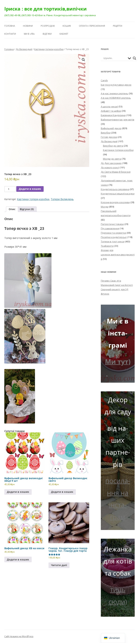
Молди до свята (112, 158)
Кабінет (64, 33)
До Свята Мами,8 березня (115, 171)
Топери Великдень (62, 199)
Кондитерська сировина (115, 189)
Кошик (67, 25)
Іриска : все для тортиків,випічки (45, 8)
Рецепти (117, 25)
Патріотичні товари (112, 224)
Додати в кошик (30, 189)
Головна (9, 25)
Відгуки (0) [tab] (27, 209)
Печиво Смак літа (111, 280)
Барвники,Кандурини (113, 115)
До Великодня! (24, 49)
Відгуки (47, 33)
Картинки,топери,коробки (49, 49)
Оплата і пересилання (92, 25)
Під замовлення (110, 228)
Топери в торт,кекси (112, 241)
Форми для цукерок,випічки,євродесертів (118, 255)
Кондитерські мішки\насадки (117, 193)
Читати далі (59, 565)
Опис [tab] (12, 209)
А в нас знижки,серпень (114, 93)
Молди (104, 206)
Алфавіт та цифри (111, 110)
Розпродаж (48, 25)
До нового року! (110, 167)
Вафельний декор (111, 128)
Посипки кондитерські (114, 237)
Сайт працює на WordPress (18, 636)
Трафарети (107, 245)
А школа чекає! (109, 106)
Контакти (10, 33)
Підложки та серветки (113, 232)
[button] (83, 59)
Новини (28, 25)
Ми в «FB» (29, 33)
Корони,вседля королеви (115, 202)
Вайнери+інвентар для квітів (117, 119)
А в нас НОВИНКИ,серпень (116, 97)
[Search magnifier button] (134, 58)
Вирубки (106, 132)
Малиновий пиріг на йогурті (117, 285)
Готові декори (109, 137)
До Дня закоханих (111, 163)
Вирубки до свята (113, 145)
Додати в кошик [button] (18, 491)
